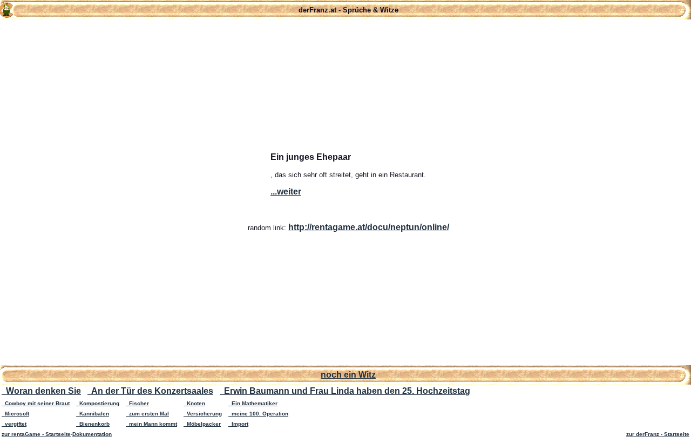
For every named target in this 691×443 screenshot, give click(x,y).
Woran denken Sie (41, 390)
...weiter (285, 191)
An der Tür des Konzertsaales (150, 390)
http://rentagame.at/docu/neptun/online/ (368, 227)
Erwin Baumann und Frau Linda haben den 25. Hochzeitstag (345, 390)
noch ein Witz (348, 374)
